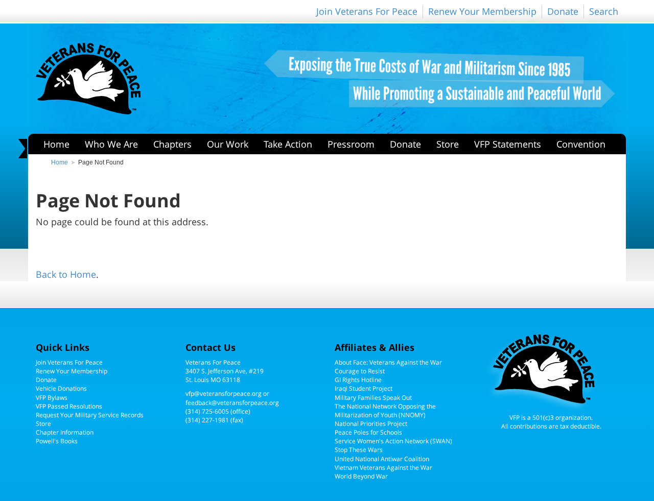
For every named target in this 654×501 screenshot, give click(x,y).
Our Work (227, 144)
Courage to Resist (360, 371)
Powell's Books (57, 441)
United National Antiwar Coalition (382, 459)
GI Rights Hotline (358, 379)
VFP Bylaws (51, 397)
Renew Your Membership (482, 11)
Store (447, 144)
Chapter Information (65, 432)
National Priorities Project (371, 423)
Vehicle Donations (61, 388)
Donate (562, 11)
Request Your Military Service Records (90, 415)
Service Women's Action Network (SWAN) (393, 441)
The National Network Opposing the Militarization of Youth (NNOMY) (385, 410)
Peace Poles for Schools (368, 432)
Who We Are (111, 144)
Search (603, 11)
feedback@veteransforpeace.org (232, 402)
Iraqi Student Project (363, 388)
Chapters (172, 144)
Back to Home (66, 274)
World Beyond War (361, 476)
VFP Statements (507, 144)
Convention (580, 144)
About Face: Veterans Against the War (388, 362)
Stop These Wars (359, 449)
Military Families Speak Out (373, 397)
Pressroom (351, 144)
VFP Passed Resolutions (69, 406)
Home (56, 144)
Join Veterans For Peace (366, 11)
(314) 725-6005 (207, 411)
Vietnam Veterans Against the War (383, 467)
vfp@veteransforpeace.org (223, 393)
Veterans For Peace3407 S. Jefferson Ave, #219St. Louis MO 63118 (224, 371)
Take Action (288, 144)
